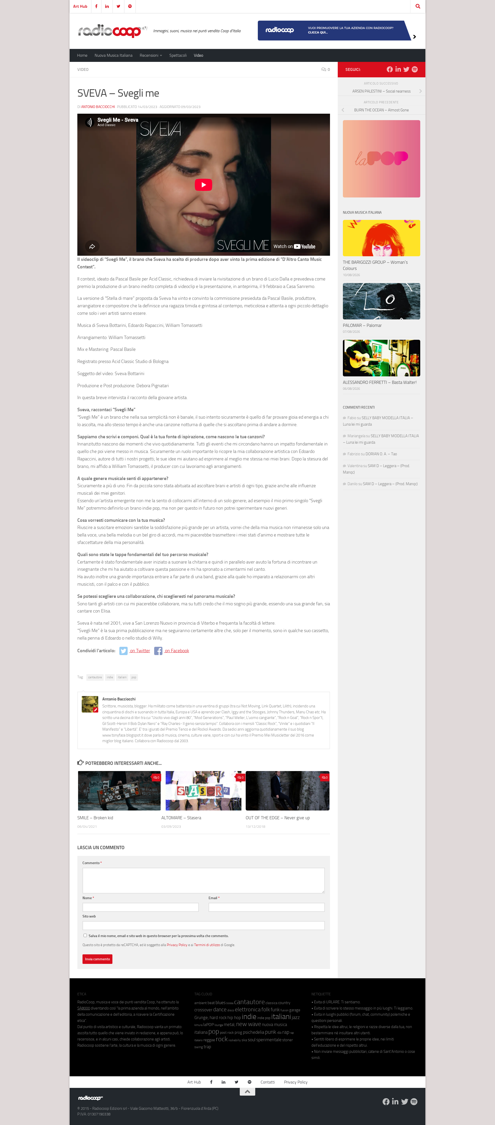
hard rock (218, 1017)
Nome (88, 898)
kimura (198, 1025)
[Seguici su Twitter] (406, 69)
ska (244, 1040)
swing (198, 1047)
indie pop (263, 1018)
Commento (92, 863)
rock (222, 1039)
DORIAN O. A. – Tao (381, 454)
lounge (218, 1025)
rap (285, 1032)
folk (265, 1009)
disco (230, 1010)
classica (271, 1003)
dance (220, 1009)
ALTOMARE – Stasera (181, 817)
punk (270, 1032)
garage (294, 1010)
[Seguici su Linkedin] (398, 69)
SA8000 (83, 1008)
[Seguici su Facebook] (390, 69)
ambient (200, 1003)
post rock (227, 1032)
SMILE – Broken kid (95, 817)
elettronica (248, 1009)
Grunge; (201, 1017)
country (284, 1002)
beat (211, 1002)
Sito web (89, 916)
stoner (287, 1040)
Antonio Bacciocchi (98, 107)
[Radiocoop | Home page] (112, 31)
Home (82, 55)
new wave (248, 1024)
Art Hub (80, 6)
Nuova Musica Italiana (114, 55)
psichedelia (253, 1032)
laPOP (208, 1024)
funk (275, 1010)
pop (133, 677)
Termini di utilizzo (207, 945)
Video (198, 55)
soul (251, 1040)
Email (214, 898)
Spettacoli (178, 55)
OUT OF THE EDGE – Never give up (278, 817)
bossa (229, 1003)
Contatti (268, 1082)
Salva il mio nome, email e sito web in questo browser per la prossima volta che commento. (158, 936)
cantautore (95, 677)
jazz (296, 1017)
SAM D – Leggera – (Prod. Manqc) (390, 484)
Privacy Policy (177, 945)
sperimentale (269, 1040)
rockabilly (234, 1040)
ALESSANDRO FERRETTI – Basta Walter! (380, 382)
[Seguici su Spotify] (414, 69)
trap (207, 1046)
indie (110, 677)
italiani (122, 677)
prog (238, 1032)
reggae (209, 1039)
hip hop (234, 1017)
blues (221, 1002)
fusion (284, 1010)
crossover (203, 1009)
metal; (229, 1024)
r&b (279, 1033)
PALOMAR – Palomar (362, 325)
